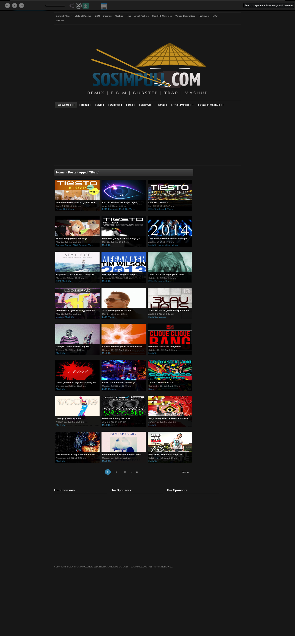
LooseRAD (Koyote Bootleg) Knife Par (75, 310)
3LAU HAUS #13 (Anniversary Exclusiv (168, 310)
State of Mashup (83, 16)
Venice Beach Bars (185, 16)
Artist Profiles (141, 16)
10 (137, 472)
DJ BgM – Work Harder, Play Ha (72, 346)
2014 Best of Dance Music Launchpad (168, 238)
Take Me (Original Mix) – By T (117, 310)
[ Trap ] (130, 104)
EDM (97, 16)
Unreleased (160, 209)
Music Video (165, 245)
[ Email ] (162, 104)
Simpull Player (63, 16)
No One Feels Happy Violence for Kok (76, 454)
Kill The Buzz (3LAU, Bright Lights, (120, 202)
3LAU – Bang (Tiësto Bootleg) (71, 238)
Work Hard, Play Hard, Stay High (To (121, 238)
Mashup (119, 16)
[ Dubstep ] (115, 104)
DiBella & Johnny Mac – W (116, 418)
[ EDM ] (99, 104)
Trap (129, 16)
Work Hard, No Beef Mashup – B (165, 454)
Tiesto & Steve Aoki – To (161, 382)
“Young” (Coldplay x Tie (68, 418)
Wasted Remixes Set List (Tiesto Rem (75, 202)
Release (83, 245)
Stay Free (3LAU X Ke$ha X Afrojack (75, 274)
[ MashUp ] (145, 104)
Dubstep (107, 16)
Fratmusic (204, 16)
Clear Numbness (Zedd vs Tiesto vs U (122, 346)
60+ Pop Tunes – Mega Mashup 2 (119, 274)
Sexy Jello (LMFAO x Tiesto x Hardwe (168, 418)
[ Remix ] (84, 104)
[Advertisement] (147, 137)
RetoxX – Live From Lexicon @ (118, 382)
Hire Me (60, 20)
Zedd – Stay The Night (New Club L (166, 274)
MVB (215, 16)
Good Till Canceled (162, 16)
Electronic (113, 209)
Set (65, 209)
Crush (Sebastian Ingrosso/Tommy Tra (76, 382)
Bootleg (60, 245)
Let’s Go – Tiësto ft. (158, 202)
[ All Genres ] (65, 104)
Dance (68, 245)
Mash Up (123, 209)
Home (60, 172)
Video (71, 209)
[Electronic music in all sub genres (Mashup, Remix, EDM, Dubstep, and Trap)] (147, 96)
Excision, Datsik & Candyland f (164, 346)
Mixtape (162, 317)
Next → (185, 472)
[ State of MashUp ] (210, 104)
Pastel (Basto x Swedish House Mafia (121, 454)
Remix (59, 209)
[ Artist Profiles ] (181, 104)
